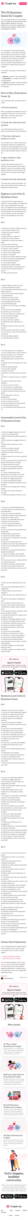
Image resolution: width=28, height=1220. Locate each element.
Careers (17, 1210)
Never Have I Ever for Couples (12, 958)
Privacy (17, 1215)
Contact (24, 1210)
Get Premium (3, 1211)
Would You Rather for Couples (11, 956)
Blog (11, 1210)
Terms (10, 1215)
